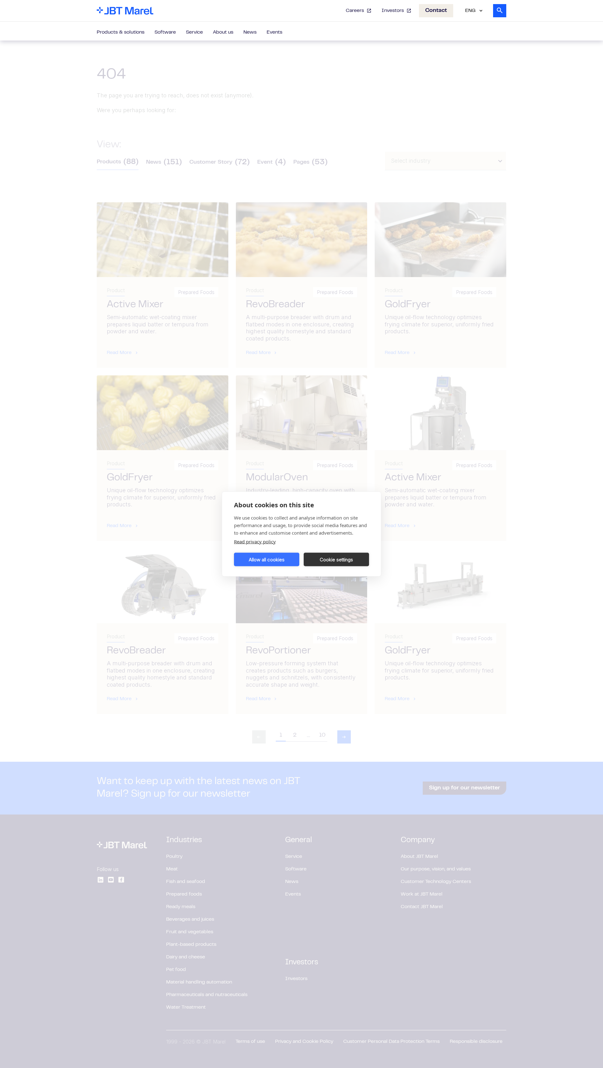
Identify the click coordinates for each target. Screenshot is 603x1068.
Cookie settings (336, 559)
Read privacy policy (255, 541)
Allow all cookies (267, 559)
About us (223, 32)
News (250, 32)
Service (194, 32)
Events (274, 32)
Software (165, 32)
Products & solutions (120, 32)
